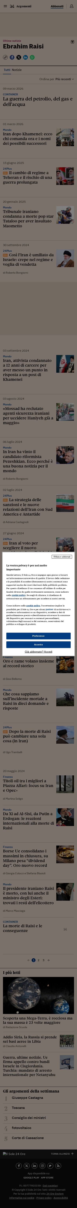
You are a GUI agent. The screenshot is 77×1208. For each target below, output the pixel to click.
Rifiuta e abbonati (62, 557)
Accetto (38, 644)
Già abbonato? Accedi (38, 651)
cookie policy (18, 595)
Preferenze (38, 636)
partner (50, 609)
